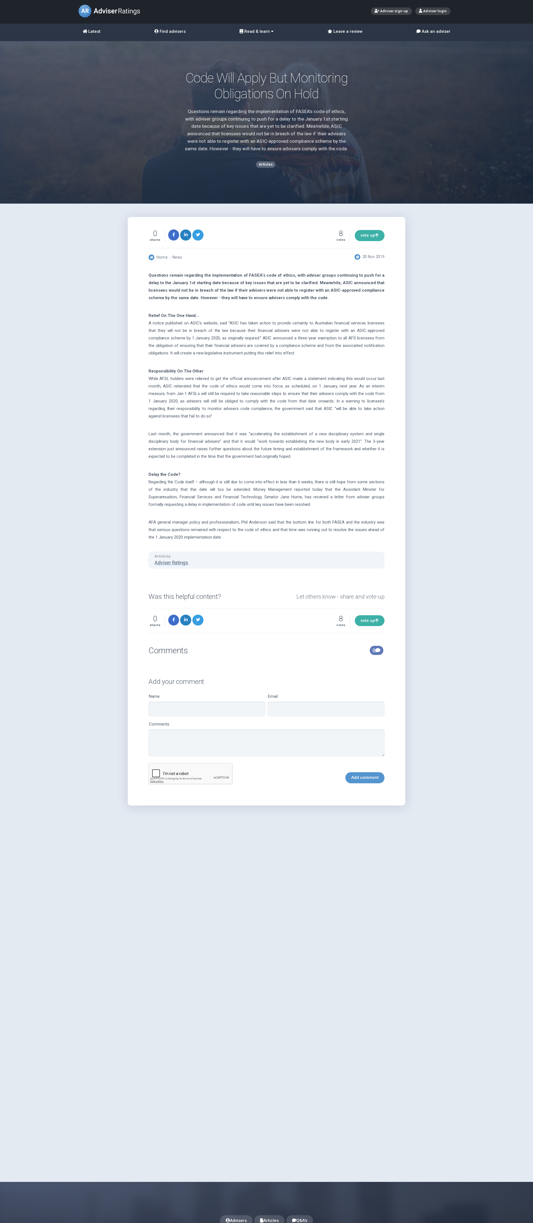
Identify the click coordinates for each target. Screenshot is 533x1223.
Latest (93, 31)
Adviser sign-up (393, 11)
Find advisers (172, 31)
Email (273, 696)
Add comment (365, 777)
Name (154, 696)
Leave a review (347, 31)
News (177, 257)
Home (162, 257)
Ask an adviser (436, 31)
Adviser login (434, 11)
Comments (159, 724)
